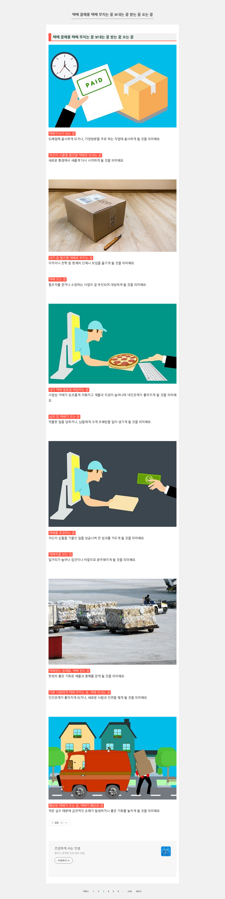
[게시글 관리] (66, 822)
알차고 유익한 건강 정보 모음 (69, 853)
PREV (86, 891)
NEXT (139, 891)
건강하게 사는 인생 (67, 848)
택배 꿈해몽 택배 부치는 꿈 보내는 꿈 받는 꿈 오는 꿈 (112, 15)
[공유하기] (62, 822)
